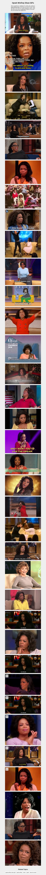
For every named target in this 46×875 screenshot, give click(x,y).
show (24, 872)
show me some (33, 872)
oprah (27, 872)
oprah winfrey (19, 872)
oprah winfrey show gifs (11, 872)
